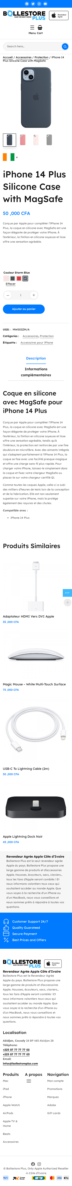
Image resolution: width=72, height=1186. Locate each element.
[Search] (65, 46)
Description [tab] (36, 358)
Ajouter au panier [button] (51, 569)
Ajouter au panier (24, 309)
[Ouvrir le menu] (32, 27)
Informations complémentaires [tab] (36, 372)
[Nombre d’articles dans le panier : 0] (40, 27)
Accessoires (23, 57)
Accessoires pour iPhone (37, 342)
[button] (62, 72)
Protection (41, 57)
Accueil (8, 57)
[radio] (6, 278)
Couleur (8, 272)
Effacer (11, 283)
